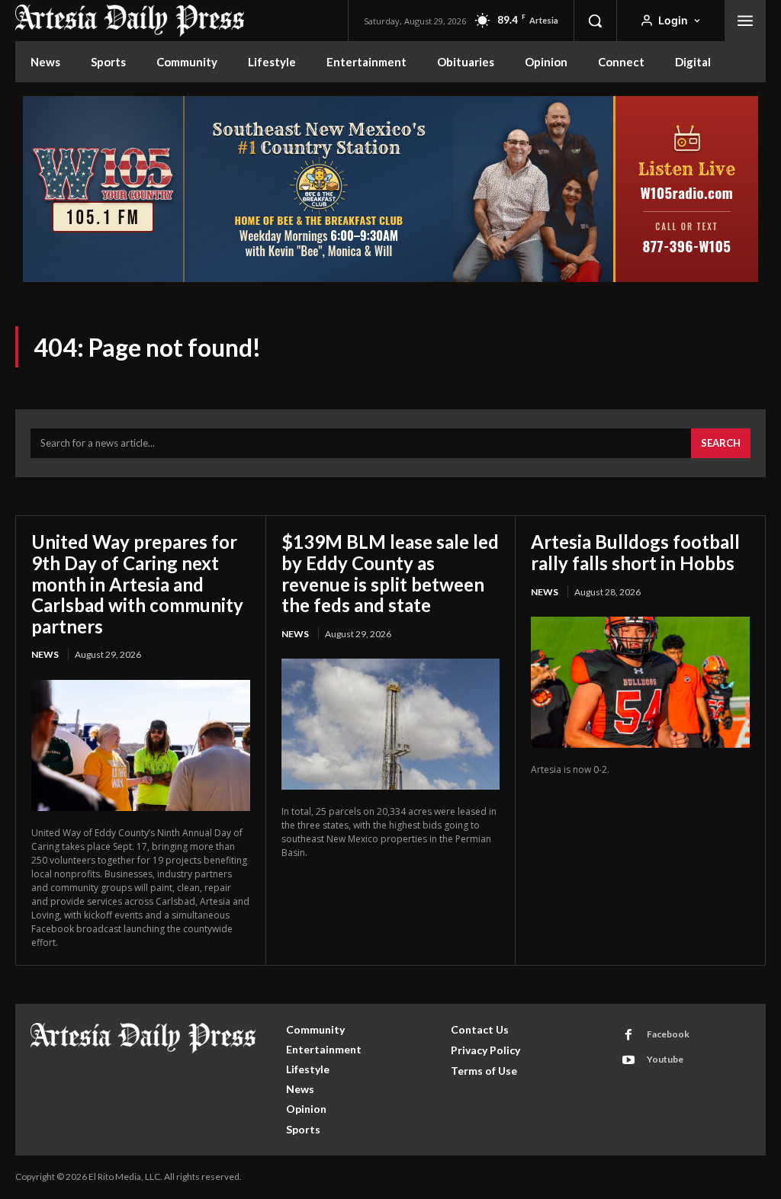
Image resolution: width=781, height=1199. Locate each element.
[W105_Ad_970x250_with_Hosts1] (390, 280)
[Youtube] (628, 1060)
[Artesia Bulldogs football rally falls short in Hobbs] (640, 682)
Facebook (668, 1034)
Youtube (665, 1059)
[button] (594, 20)
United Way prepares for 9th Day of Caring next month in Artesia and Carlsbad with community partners (137, 583)
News (45, 654)
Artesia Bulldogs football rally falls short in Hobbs (635, 552)
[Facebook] (628, 1035)
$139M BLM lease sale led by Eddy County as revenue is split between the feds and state (390, 573)
